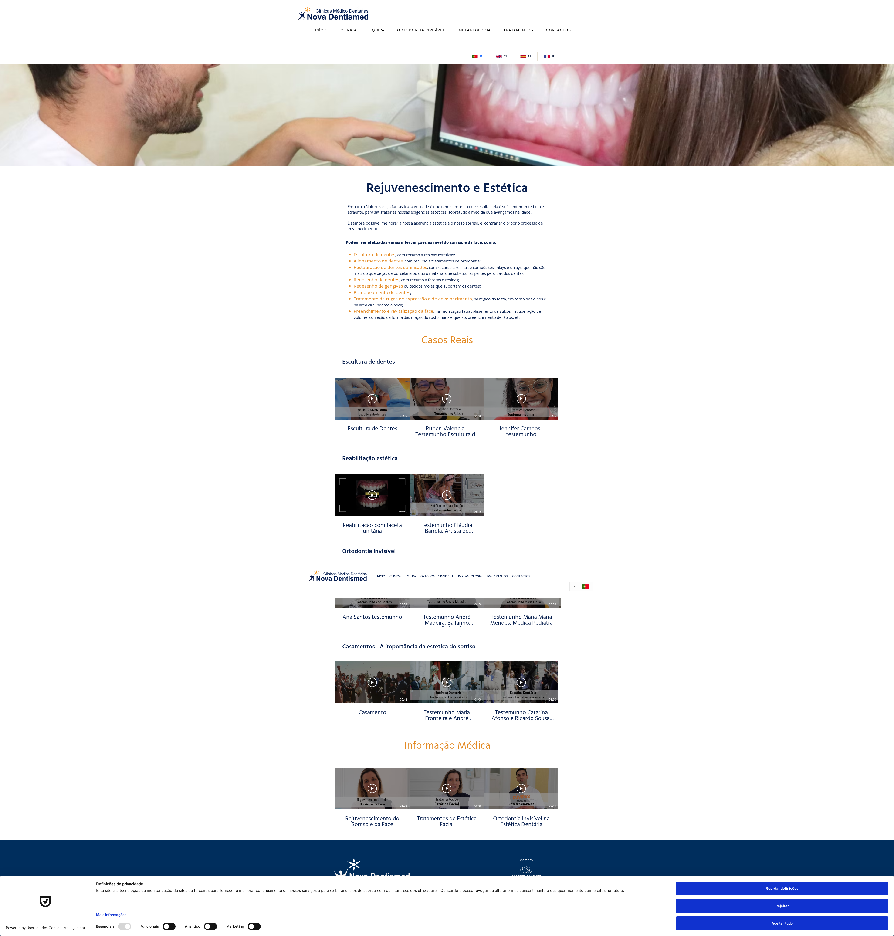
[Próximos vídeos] (564, 398)
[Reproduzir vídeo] (372, 398)
